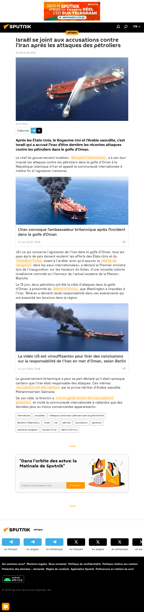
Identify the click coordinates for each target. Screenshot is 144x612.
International (23, 415)
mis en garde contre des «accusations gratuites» (65, 400)
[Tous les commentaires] (5, 606)
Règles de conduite (57, 569)
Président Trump (29, 261)
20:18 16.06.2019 (26, 52)
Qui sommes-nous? (13, 564)
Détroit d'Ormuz (69, 429)
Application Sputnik (82, 569)
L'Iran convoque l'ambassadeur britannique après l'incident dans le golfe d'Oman (71, 232)
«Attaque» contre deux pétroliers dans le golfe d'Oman (76, 415)
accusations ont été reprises (38, 387)
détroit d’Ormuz (65, 289)
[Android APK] (13, 579)
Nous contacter (58, 564)
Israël (47, 422)
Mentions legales (37, 564)
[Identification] (118, 26)
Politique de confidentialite (84, 564)
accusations (82, 422)
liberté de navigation (27, 429)
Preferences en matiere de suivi (115, 569)
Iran (56, 422)
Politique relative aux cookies (120, 564)
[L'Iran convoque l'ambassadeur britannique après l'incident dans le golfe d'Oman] (72, 201)
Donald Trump (49, 429)
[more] (124, 241)
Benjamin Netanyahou (28, 422)
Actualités (40, 415)
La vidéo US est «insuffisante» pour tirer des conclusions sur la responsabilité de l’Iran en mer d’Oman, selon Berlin (72, 358)
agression (97, 422)
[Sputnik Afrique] (18, 29)
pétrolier (66, 422)
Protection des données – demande (23, 569)
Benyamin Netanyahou (88, 157)
